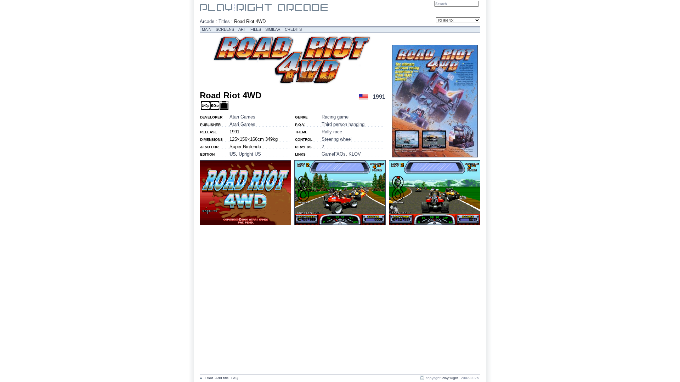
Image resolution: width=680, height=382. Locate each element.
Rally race (332, 131)
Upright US (250, 154)
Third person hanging (343, 124)
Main (206, 29)
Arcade (207, 21)
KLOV (354, 154)
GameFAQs (334, 154)
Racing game (335, 117)
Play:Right (450, 378)
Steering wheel (337, 139)
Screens (225, 29)
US (233, 154)
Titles (224, 21)
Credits (293, 29)
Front (209, 378)
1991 (379, 97)
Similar (272, 29)
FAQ (234, 378)
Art (242, 29)
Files (255, 29)
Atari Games (242, 117)
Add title (222, 378)
